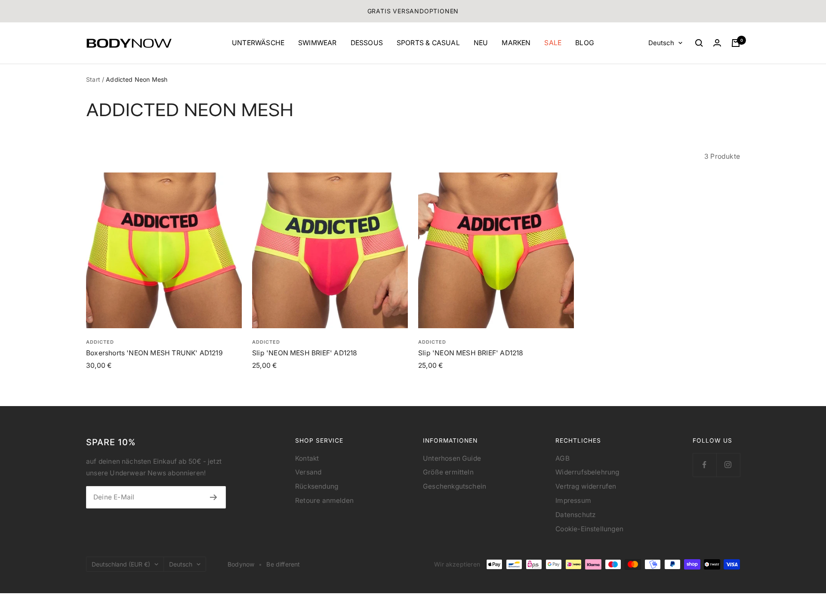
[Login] (717, 42)
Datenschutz (575, 515)
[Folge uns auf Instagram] (728, 465)
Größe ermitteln (448, 472)
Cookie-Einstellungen (589, 529)
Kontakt (307, 458)
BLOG (584, 43)
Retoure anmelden (324, 500)
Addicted (100, 342)
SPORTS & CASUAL (428, 43)
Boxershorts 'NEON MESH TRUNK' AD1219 (154, 353)
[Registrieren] (213, 497)
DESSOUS (367, 43)
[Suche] (699, 43)
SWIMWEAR (317, 43)
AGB (562, 458)
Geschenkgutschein (454, 486)
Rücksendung (316, 486)
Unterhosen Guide (452, 458)
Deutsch (661, 43)
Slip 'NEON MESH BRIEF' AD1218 (304, 353)
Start (93, 79)
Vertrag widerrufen (585, 486)
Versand (308, 472)
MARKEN (516, 43)
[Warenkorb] (735, 43)
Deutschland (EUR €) (121, 564)
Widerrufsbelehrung (587, 472)
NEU (481, 43)
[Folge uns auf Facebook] (704, 465)
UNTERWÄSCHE (258, 43)
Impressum (573, 500)
